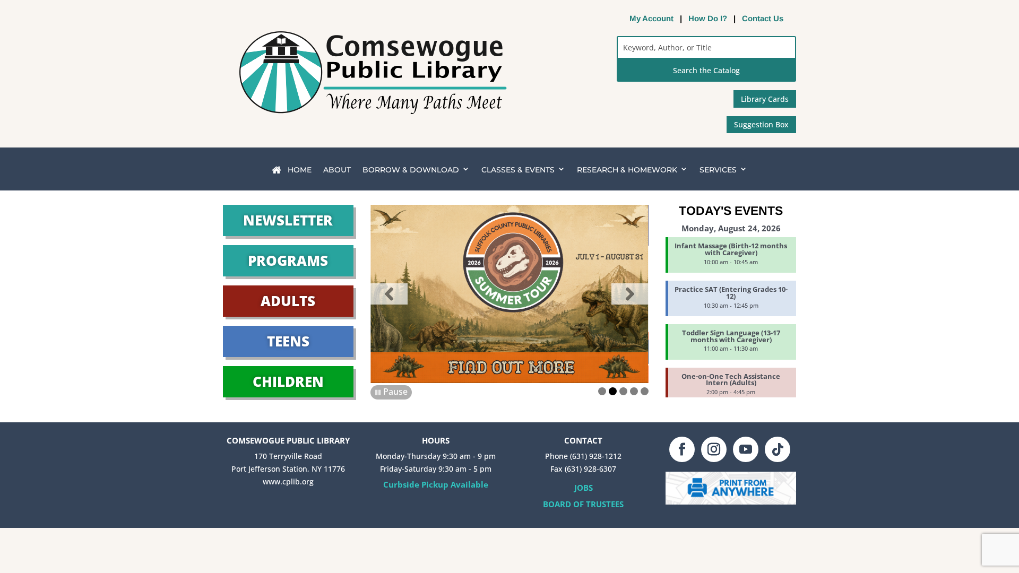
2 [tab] (613, 391)
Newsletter (288, 220)
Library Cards (765, 99)
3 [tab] (623, 391)
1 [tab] (602, 391)
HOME (299, 170)
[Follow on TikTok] (777, 449)
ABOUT (337, 170)
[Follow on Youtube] (745, 449)
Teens (288, 341)
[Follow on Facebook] (682, 449)
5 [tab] (645, 391)
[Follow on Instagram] (714, 449)
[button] (389, 294)
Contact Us (762, 18)
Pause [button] (395, 391)
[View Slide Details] (509, 294)
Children (288, 381)
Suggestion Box (761, 124)
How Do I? (707, 18)
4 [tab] (634, 391)
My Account (651, 18)
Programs (288, 260)
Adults (288, 300)
